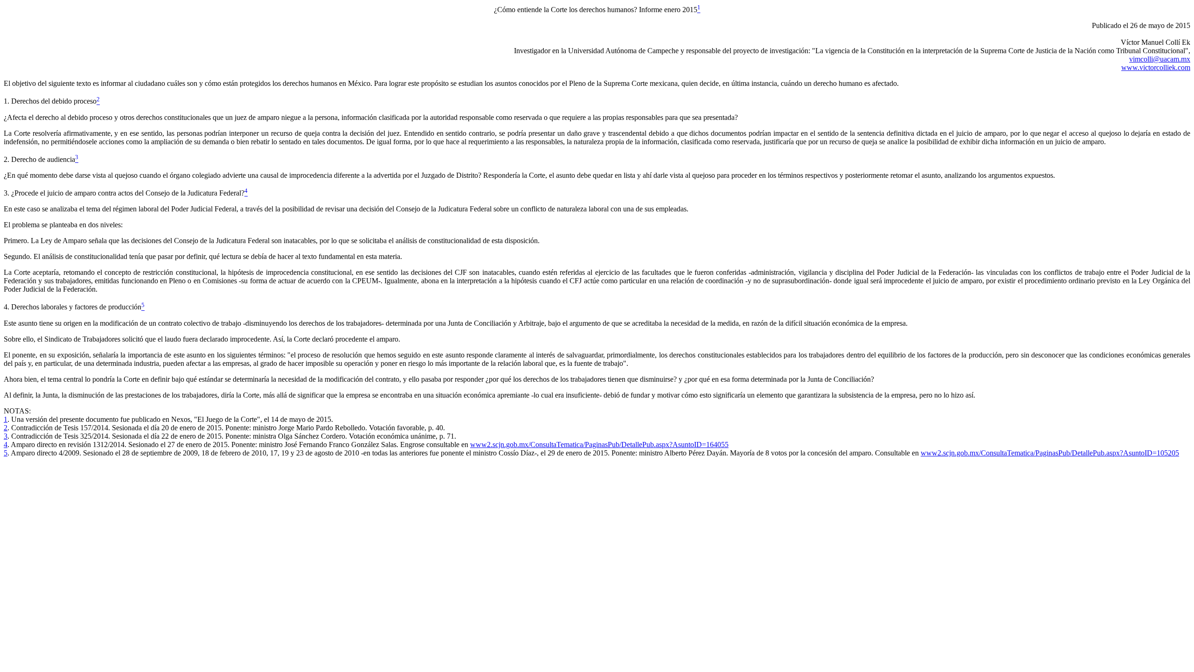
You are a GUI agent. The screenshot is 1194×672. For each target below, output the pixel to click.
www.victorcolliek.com (1155, 67)
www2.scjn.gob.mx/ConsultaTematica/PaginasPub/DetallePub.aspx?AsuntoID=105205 (1050, 453)
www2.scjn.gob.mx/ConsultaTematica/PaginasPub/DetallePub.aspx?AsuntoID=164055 (599, 444)
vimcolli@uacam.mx (1159, 59)
